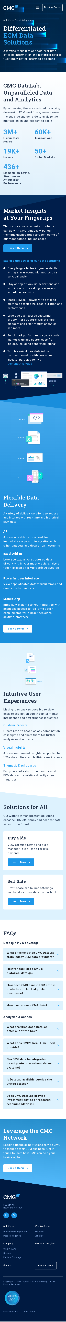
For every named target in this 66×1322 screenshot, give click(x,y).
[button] (37, 7)
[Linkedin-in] (6, 1215)
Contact (7, 1265)
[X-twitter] (14, 1215)
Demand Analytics (19, 363)
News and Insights (44, 1243)
